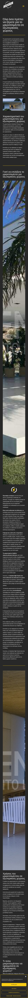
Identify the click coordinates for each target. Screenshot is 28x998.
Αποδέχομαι (14, 984)
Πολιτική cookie (9, 995)
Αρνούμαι (14, 988)
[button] (25, 976)
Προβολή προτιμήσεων (14, 992)
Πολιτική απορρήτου (17, 995)
